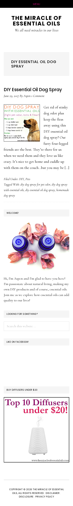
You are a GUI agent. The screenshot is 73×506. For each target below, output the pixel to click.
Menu (36, 4)
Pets (27, 179)
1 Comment (37, 96)
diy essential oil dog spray (40, 190)
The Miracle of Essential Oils (36, 21)
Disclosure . (27, 496)
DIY (21, 179)
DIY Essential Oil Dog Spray (33, 90)
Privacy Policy (44, 496)
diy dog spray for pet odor (35, 184)
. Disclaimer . (52, 493)
